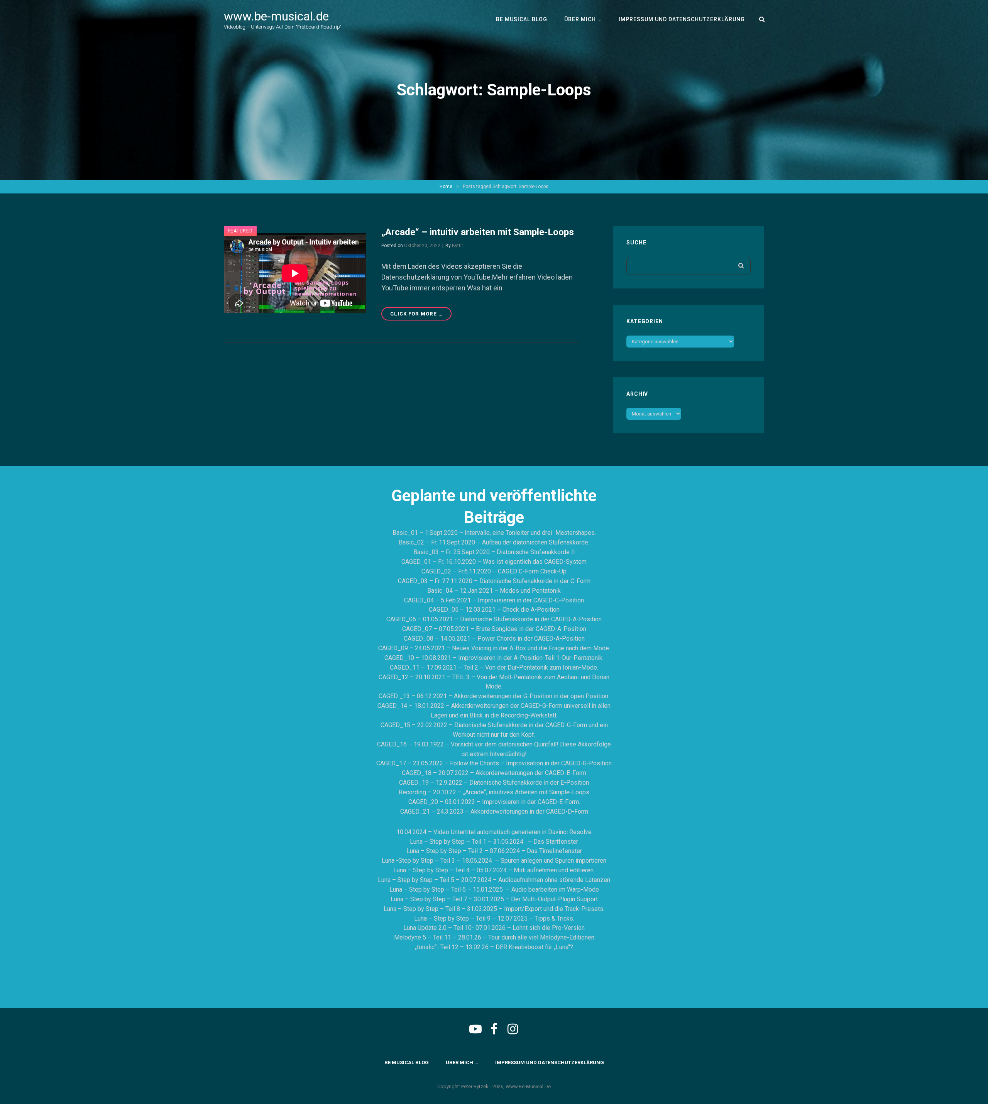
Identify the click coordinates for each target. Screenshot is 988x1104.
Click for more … (421, 315)
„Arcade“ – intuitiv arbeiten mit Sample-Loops (477, 232)
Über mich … (583, 19)
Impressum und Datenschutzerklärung (682, 19)
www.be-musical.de (276, 16)
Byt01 (458, 245)
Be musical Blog (521, 19)
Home (446, 186)
